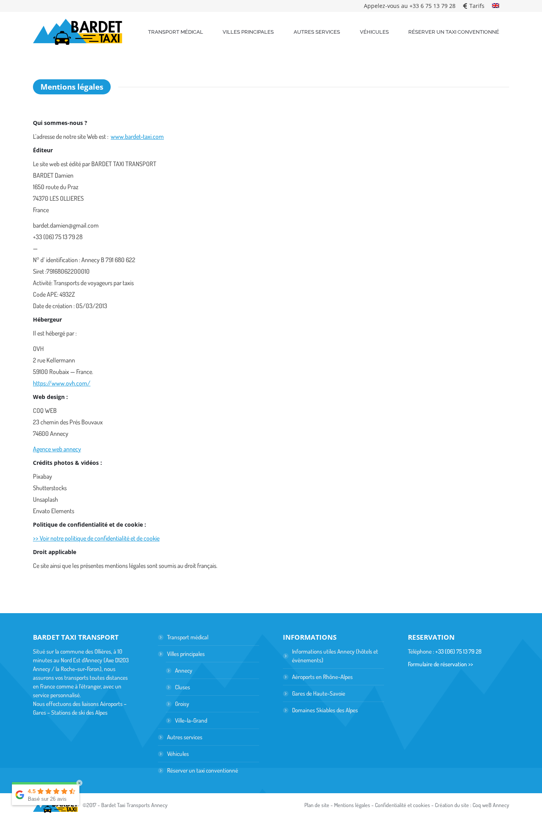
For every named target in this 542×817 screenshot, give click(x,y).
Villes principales (186, 654)
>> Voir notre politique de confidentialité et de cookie (96, 538)
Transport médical (187, 637)
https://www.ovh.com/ (61, 383)
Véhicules (178, 754)
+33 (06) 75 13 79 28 (458, 651)
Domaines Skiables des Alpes (325, 710)
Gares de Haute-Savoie (318, 693)
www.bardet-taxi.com (137, 136)
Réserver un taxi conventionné (202, 770)
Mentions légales (352, 805)
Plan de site (316, 805)
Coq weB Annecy (491, 805)
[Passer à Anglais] (495, 6)
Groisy (182, 704)
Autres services (184, 737)
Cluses (182, 687)
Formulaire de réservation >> (440, 664)
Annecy (183, 670)
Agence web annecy (57, 449)
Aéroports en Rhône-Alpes (322, 677)
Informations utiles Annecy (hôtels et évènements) (335, 656)
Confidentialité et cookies (402, 805)
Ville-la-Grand (191, 720)
